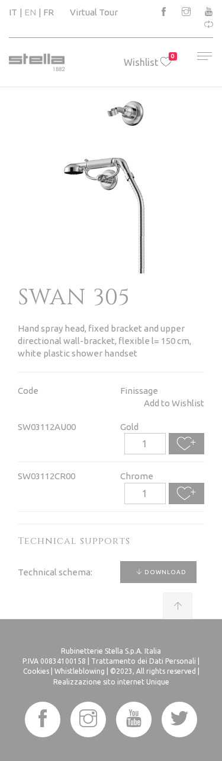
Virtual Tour (94, 12)
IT (13, 12)
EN (30, 12)
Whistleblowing (79, 671)
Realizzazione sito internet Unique (111, 682)
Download (164, 572)
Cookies (36, 671)
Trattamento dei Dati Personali (143, 661)
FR (48, 12)
